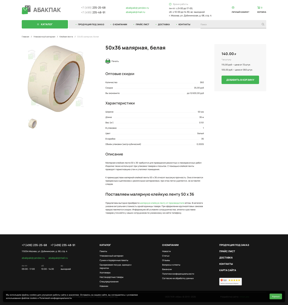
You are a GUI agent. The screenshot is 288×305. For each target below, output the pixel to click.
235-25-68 (93, 7)
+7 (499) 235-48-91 (63, 245)
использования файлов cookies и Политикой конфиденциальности (39, 298)
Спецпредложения (109, 281)
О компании (120, 24)
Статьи (165, 255)
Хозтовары (105, 272)
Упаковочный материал (44, 36)
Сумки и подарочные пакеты (114, 260)
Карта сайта (227, 270)
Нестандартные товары (111, 277)
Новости (166, 251)
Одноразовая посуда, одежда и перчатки (115, 266)
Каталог (105, 245)
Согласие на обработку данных (178, 278)
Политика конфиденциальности (178, 273)
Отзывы (166, 260)
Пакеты (103, 251)
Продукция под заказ (91, 24)
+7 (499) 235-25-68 (34, 245)
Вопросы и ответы (171, 264)
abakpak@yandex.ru (137, 7)
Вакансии (167, 269)
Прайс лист (142, 24)
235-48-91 (93, 12)
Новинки (104, 286)
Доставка (164, 24)
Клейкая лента (66, 36)
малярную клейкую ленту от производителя (162, 202)
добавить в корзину (240, 79)
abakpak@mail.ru (135, 12)
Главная (25, 36)
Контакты (184, 24)
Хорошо (276, 296)
